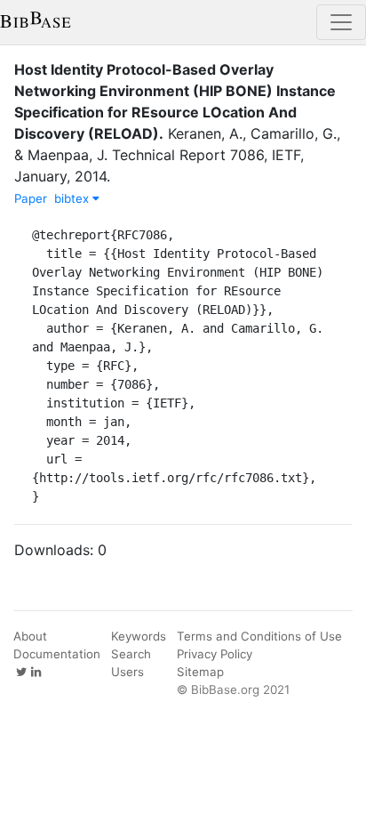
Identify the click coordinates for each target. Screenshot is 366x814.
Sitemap (200, 672)
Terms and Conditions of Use (259, 636)
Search (131, 654)
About (30, 636)
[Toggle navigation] (341, 22)
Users (127, 672)
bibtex (73, 198)
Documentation (56, 654)
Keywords (138, 636)
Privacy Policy (214, 654)
